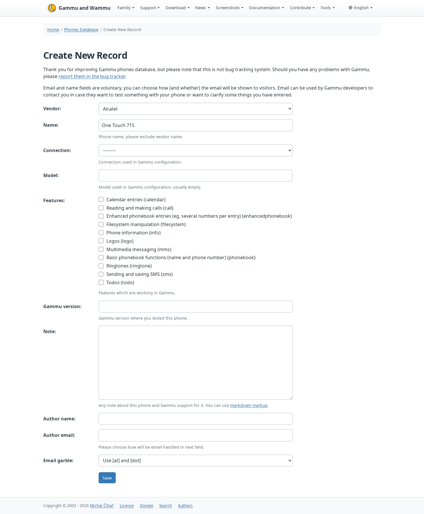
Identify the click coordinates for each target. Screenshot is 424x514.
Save (107, 478)
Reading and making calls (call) (139, 208)
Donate (146, 505)
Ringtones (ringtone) (128, 266)
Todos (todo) (119, 282)
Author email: (59, 435)
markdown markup (249, 405)
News (200, 7)
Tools (325, 7)
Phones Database (81, 29)
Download (176, 7)
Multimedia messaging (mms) (138, 249)
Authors (185, 505)
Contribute (300, 7)
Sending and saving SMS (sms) (139, 274)
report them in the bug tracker (92, 76)
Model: (51, 175)
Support (148, 7)
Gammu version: (62, 306)
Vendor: (52, 108)
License (127, 505)
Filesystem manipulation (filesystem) (145, 224)
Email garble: (58, 460)
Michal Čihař (102, 505)
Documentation (264, 7)
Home (53, 29)
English (361, 7)
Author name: (59, 419)
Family (123, 7)
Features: (54, 200)
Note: (49, 331)
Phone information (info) (133, 233)
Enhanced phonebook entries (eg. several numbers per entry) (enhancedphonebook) (198, 216)
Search (165, 505)
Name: (51, 125)
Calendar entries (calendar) (135, 199)
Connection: (57, 150)
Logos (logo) (119, 241)
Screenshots (228, 7)
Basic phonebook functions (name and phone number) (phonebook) (180, 257)
